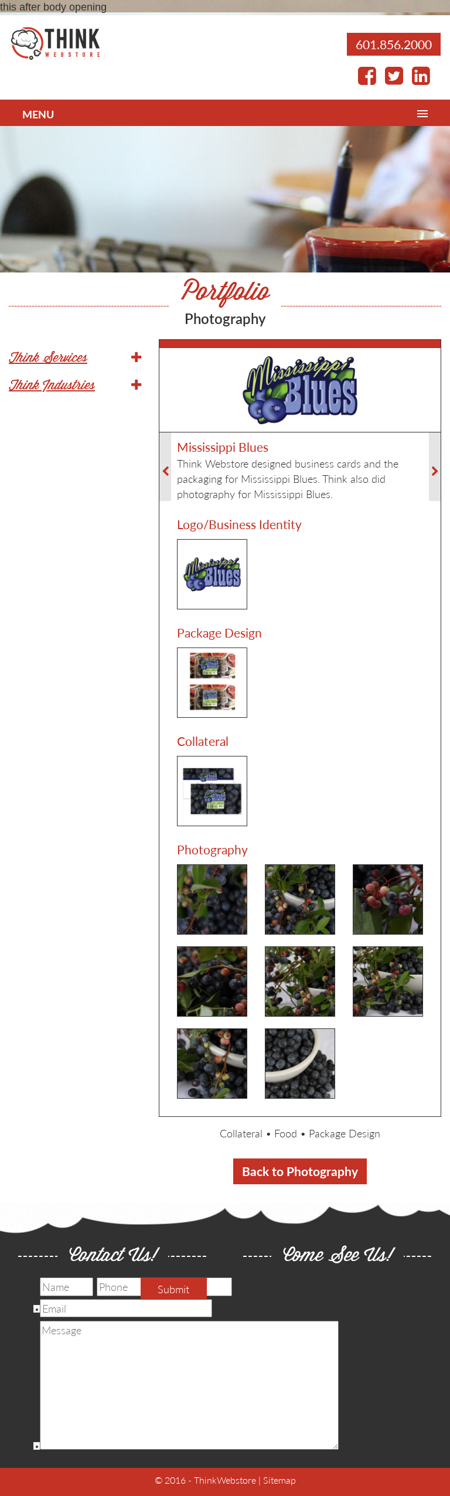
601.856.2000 (394, 44)
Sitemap (279, 1480)
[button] (75, 358)
